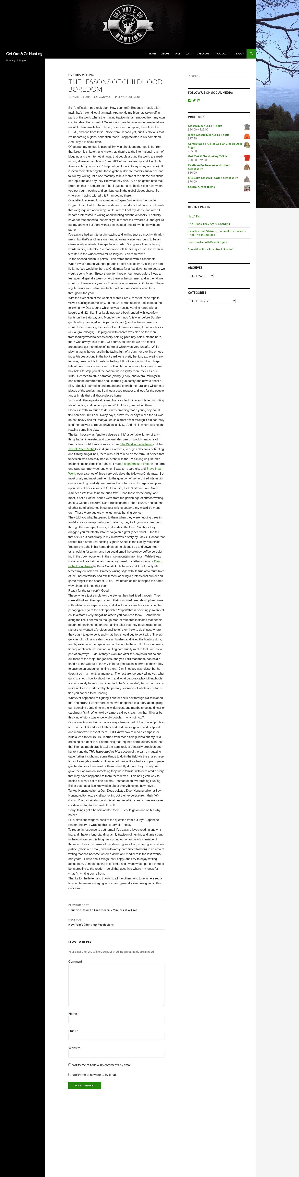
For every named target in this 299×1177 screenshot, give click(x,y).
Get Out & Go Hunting (24, 53)
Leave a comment (129, 96)
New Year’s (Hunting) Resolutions (91, 922)
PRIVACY (239, 53)
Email (73, 1030)
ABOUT (165, 53)
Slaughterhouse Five (135, 463)
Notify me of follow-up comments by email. (102, 1065)
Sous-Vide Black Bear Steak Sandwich (212, 249)
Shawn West (104, 96)
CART (189, 53)
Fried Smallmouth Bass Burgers (207, 242)
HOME (152, 53)
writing (88, 74)
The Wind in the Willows (136, 444)
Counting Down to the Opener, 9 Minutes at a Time (102, 907)
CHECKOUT (203, 53)
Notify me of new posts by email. (94, 1074)
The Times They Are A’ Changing (209, 223)
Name (73, 1013)
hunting (74, 74)
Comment (75, 961)
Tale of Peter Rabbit (81, 449)
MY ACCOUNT (222, 53)
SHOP (177, 53)
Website (74, 1048)
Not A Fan (194, 216)
